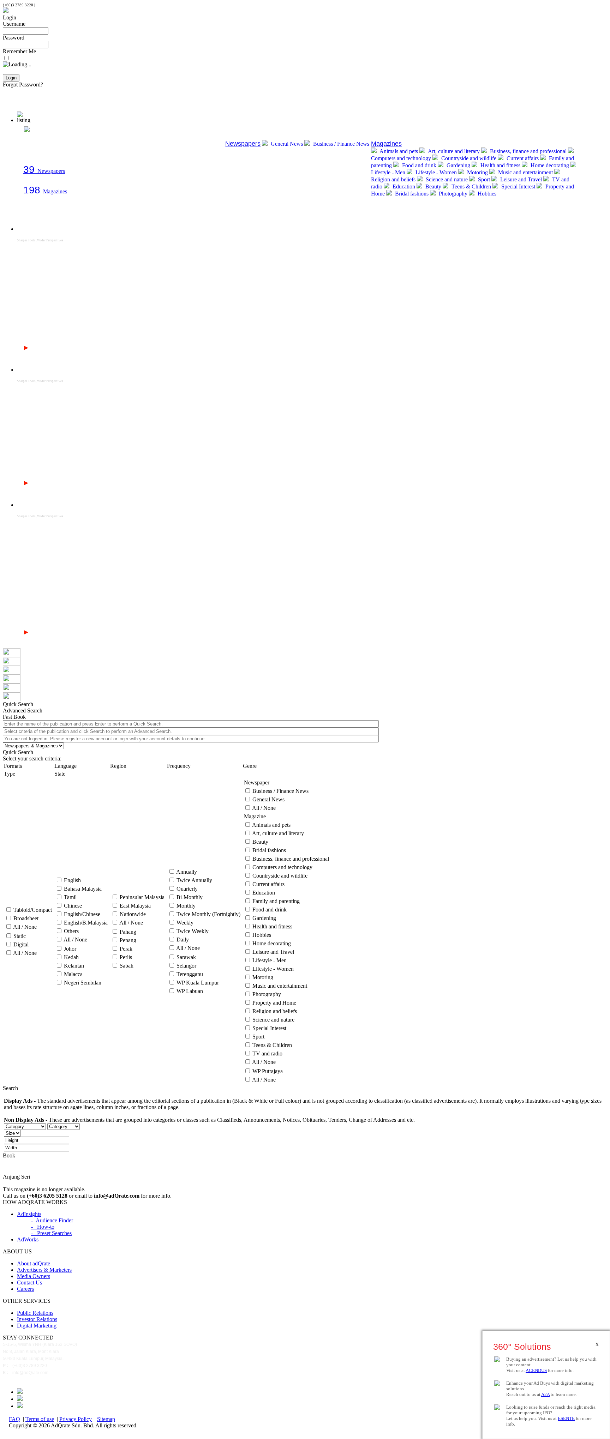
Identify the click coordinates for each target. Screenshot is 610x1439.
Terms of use (39, 1419)
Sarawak (186, 957)
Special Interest (518, 186)
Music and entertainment (525, 172)
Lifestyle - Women (436, 172)
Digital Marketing (36, 1326)
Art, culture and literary (454, 151)
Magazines (45, 191)
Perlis (126, 957)
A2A (545, 1394)
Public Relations (35, 1313)
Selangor (186, 966)
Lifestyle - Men (269, 960)
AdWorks (27, 1239)
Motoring (477, 172)
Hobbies (486, 194)
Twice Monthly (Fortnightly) (208, 914)
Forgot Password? (23, 85)
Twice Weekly (193, 931)
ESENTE (566, 1418)
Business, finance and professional (528, 151)
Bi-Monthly (190, 897)
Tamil (70, 897)
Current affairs (522, 158)
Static (19, 936)
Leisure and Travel (521, 179)
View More (43, 348)
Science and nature (446, 179)
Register (12, 91)
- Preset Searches (51, 1233)
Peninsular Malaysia (142, 897)
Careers (25, 1289)
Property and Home (274, 1003)
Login (9, 17)
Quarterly (187, 889)
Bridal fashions (412, 194)
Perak (126, 949)
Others (71, 931)
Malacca (73, 974)
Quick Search (18, 752)
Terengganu (190, 974)
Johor (70, 949)
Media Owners (33, 1276)
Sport (484, 179)
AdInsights (29, 1214)
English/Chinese (82, 914)
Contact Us (29, 1283)
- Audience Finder (52, 1220)
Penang (128, 940)
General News (286, 144)
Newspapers (44, 171)
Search (10, 1088)
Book (9, 1155)
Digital (21, 944)
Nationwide (133, 914)
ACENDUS (536, 1370)
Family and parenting (276, 901)
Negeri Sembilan (82, 983)
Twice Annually (194, 880)
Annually (186, 872)
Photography (453, 194)
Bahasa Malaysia (83, 889)
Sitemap (106, 1419)
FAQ (14, 1419)
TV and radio (267, 1053)
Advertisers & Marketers (44, 1270)
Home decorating (549, 165)
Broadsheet (25, 918)
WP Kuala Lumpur (198, 983)
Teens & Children (471, 186)
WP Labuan (190, 991)
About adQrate (33, 1263)
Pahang (128, 932)
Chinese (73, 906)
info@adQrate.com (51, 5)
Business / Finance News (340, 144)
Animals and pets (398, 151)
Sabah (126, 966)
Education (404, 186)
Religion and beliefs (274, 1011)
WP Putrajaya (267, 1071)
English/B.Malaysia (86, 923)
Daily (183, 940)
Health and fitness (500, 165)
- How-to (42, 1227)
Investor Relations (37, 1319)
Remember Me (19, 51)
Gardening (458, 165)
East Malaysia (135, 906)
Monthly (186, 906)
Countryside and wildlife (469, 158)
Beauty (433, 186)
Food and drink (419, 165)
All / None (25, 927)
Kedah (71, 957)
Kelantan (74, 966)
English (72, 880)
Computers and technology (282, 867)
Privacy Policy (75, 1419)
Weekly (185, 923)
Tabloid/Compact (32, 910)
